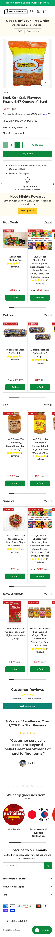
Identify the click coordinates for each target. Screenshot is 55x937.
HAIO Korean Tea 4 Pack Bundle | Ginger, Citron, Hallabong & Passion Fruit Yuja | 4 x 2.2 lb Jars (40, 637)
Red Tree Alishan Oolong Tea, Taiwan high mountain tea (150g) (15, 633)
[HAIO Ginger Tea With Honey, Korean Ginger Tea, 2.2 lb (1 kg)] (15, 422)
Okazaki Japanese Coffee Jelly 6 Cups (40, 353)
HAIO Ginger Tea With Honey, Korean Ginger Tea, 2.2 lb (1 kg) (15, 444)
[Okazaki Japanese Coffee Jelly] (15, 333)
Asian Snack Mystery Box (15, 258)
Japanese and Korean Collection (38, 833)
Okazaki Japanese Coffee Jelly (15, 351)
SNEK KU (7, 92)
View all (48, 222)
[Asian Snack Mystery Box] (15, 240)
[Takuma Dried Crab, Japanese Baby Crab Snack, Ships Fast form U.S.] (15, 519)
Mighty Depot (14, 930)
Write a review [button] (27, 706)
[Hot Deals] (14, 814)
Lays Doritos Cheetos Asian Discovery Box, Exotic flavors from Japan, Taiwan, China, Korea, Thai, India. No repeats (40, 266)
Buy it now (27, 153)
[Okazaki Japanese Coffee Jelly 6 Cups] (40, 333)
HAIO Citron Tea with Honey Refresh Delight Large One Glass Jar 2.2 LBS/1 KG (40, 446)
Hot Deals (14, 829)
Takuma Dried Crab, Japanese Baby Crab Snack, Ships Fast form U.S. (15, 540)
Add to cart (37, 145)
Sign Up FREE (27, 210)
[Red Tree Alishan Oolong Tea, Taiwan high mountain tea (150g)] (15, 612)
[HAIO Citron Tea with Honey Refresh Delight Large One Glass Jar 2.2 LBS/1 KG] (40, 422)
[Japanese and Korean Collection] (38, 814)
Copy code (34, 31)
